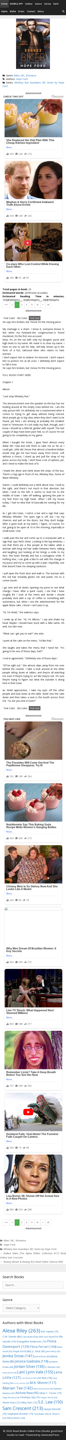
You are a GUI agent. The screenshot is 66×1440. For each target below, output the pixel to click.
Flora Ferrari (43, 1346)
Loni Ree (44, 1377)
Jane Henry (53, 1351)
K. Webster (52, 1367)
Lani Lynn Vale (35, 1372)
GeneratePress (50, 1434)
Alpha (4, 11)
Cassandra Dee (32, 1336)
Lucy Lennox (21, 1383)
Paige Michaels (11, 1397)
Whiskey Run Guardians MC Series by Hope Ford (30, 1249)
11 (32, 304)
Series (47, 3)
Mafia (13, 11)
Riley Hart (29, 1402)
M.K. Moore (43, 1382)
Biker (16, 75)
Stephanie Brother (20, 1413)
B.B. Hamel (49, 1331)
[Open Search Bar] (63, 11)
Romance (31, 75)
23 (48, 304)
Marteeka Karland (43, 1388)
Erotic (21, 11)
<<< (6, 304)
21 (38, 304)
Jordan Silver (29, 1366)
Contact (31, 11)
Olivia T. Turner (50, 1393)
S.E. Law (50, 1402)
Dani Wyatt (51, 1336)
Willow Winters (16, 1418)
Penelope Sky (30, 1397)
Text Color (9, 318)
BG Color (22, 318)
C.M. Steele (12, 1336)
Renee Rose (12, 1402)
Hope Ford (22, 79)
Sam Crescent (23, 1408)
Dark (55, 3)
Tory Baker (41, 1414)
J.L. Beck (38, 1351)
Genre (38, 3)
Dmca (41, 11)
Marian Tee (18, 1388)
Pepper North (49, 1397)
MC (23, 75)
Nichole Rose (27, 1393)
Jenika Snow (18, 1355)
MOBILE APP (16, 3)
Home (4, 3)
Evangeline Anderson (32, 1341)
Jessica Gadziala (31, 1361)
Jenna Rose (42, 1356)
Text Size (35, 318)
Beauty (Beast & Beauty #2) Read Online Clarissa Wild (33, 1261)
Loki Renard (28, 1378)
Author (29, 3)
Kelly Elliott (10, 1372)
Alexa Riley (21, 1330)
